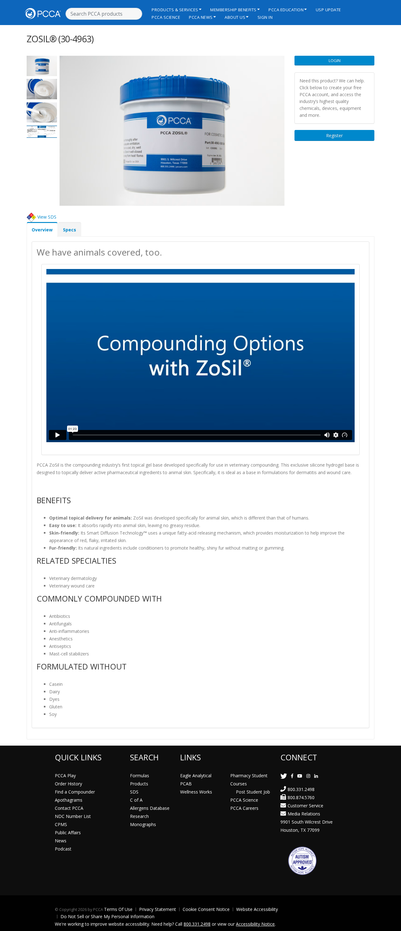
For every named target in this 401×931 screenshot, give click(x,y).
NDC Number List (73, 816)
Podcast (63, 849)
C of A (136, 800)
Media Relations (304, 814)
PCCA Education (286, 10)
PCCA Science (166, 17)
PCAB (186, 784)
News (60, 841)
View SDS (46, 217)
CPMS (61, 824)
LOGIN (335, 60)
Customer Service (305, 806)
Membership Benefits (233, 10)
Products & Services (175, 10)
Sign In (265, 17)
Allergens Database (149, 808)
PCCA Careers (244, 808)
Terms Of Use (118, 909)
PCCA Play (65, 775)
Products (139, 784)
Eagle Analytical (195, 775)
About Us (235, 17)
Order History (68, 784)
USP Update (328, 10)
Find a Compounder (75, 792)
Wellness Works (196, 792)
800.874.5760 (301, 797)
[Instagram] (308, 776)
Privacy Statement (157, 909)
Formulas (139, 775)
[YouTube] (299, 776)
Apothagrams (68, 800)
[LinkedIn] (316, 776)
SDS (134, 792)
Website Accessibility (257, 909)
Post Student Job (253, 792)
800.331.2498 (301, 789)
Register (334, 135)
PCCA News (201, 17)
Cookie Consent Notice (206, 909)
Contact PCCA (69, 808)
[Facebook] (292, 776)
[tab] (42, 229)
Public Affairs (68, 832)
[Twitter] (283, 776)
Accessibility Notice (255, 924)
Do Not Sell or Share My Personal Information (107, 916)
